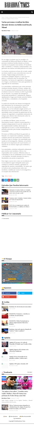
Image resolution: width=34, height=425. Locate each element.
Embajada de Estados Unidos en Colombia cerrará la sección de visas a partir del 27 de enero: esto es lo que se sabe (20, 191)
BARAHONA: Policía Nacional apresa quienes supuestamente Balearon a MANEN (19, 322)
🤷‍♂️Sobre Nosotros (13, 416)
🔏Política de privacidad (25, 416)
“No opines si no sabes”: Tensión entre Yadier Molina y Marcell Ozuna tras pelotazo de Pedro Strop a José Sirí (15, 393)
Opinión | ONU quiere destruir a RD (18, 364)
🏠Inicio (5, 416)
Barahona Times (6, 30)
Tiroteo (7, 17)
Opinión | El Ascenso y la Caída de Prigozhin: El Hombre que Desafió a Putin (20, 343)
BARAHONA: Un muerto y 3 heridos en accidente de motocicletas (19, 314)
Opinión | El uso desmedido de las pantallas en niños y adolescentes (18, 357)
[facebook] (9, 293)
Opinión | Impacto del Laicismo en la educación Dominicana (18, 350)
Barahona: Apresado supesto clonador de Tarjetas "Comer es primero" (20, 330)
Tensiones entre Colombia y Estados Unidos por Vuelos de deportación (20, 198)
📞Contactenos (17, 418)
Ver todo (29, 372)
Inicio (3, 17)
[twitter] (24, 293)
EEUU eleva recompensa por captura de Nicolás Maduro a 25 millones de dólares (19, 205)
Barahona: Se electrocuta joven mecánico (20, 307)
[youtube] (9, 296)
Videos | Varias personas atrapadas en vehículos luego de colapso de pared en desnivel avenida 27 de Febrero (19, 407)
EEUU (6, 176)
